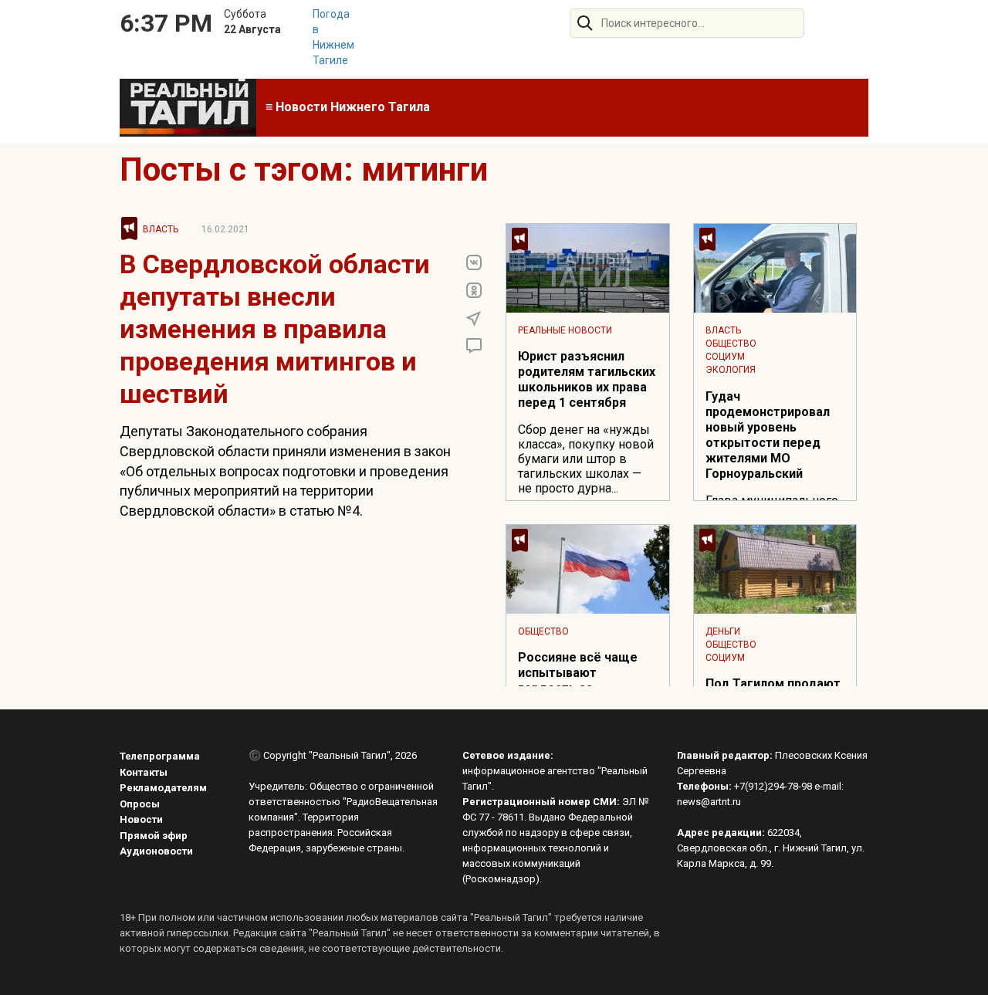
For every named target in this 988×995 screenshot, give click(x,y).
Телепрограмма (160, 756)
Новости (141, 819)
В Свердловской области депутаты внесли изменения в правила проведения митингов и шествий (275, 329)
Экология (730, 369)
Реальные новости (565, 330)
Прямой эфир (154, 835)
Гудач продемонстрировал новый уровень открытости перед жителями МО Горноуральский (767, 435)
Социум (725, 356)
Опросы (140, 804)
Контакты (143, 772)
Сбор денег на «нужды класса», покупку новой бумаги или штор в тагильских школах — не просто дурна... (586, 459)
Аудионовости (156, 851)
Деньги (722, 631)
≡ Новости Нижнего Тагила (348, 107)
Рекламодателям (163, 788)
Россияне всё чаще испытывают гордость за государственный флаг (578, 688)
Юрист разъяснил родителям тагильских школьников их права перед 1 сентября (586, 379)
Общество (730, 343)
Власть (160, 229)
